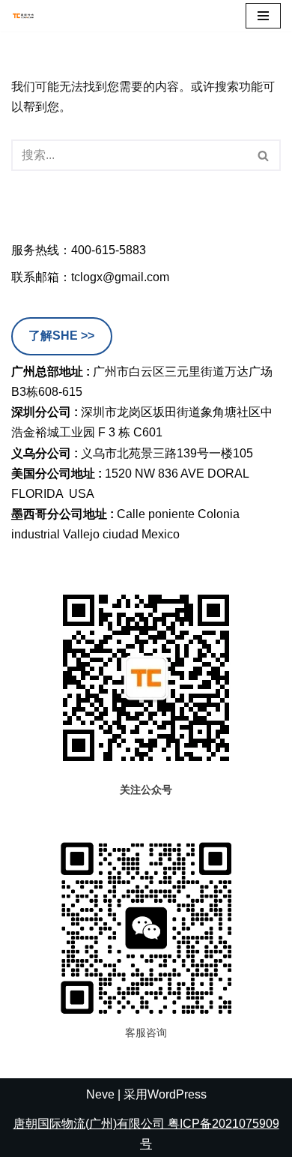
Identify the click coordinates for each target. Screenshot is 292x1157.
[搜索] (264, 155)
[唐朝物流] (23, 16)
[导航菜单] (263, 15)
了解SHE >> (61, 335)
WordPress (177, 1094)
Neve (100, 1094)
